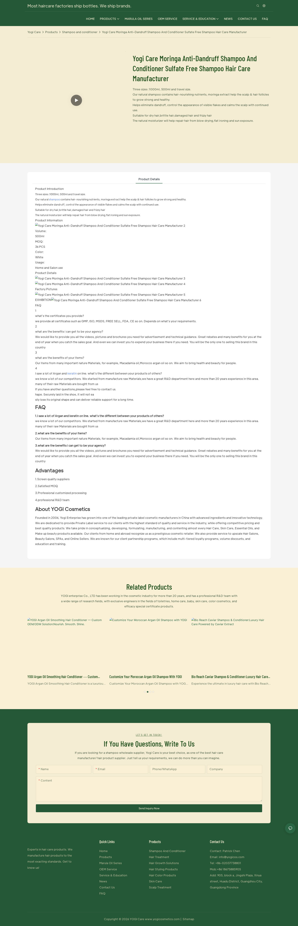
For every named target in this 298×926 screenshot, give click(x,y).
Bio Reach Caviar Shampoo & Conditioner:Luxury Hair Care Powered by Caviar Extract (229, 676)
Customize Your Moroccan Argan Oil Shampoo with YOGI (145, 676)
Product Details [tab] (149, 179)
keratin (72, 373)
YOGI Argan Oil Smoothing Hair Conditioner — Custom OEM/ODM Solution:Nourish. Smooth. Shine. (62, 676)
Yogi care (34, 32)
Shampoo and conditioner (79, 32)
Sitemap (188, 919)
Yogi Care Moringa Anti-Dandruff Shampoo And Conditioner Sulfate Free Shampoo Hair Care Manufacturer (174, 32)
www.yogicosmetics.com (162, 919)
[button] (145, 692)
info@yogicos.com (231, 857)
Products (51, 32)
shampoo (54, 199)
